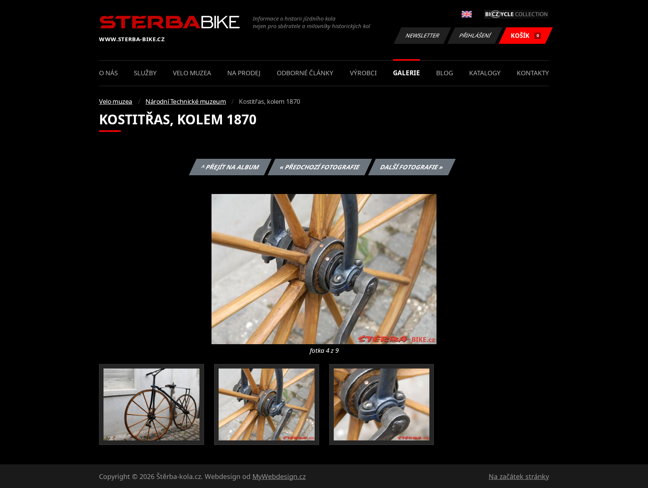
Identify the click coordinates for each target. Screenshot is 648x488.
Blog (444, 73)
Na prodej (244, 73)
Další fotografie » (411, 167)
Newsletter (422, 35)
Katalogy (485, 73)
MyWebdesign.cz (279, 476)
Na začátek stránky (519, 476)
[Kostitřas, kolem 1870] (324, 268)
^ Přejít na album (230, 167)
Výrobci (363, 73)
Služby (145, 73)
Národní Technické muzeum (186, 101)
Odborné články (305, 73)
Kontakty (533, 73)
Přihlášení (475, 35)
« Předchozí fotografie (319, 167)
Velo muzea (192, 73)
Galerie (406, 73)
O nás (108, 73)
